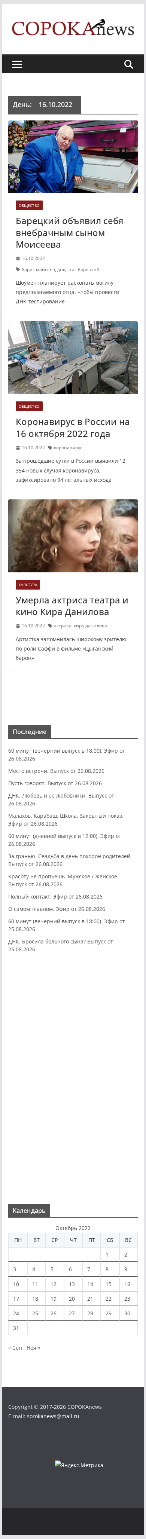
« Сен (15, 1347)
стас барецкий (83, 269)
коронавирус (68, 447)
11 (35, 1284)
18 (35, 1298)
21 (90, 1298)
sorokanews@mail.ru (53, 1416)
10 (16, 1284)
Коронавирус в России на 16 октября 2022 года (73, 427)
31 (16, 1327)
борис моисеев (38, 269)
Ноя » (33, 1347)
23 (127, 1298)
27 (72, 1313)
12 (54, 1284)
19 (54, 1298)
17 (16, 1298)
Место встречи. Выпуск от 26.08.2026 (56, 770)
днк (61, 269)
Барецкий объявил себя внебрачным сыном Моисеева (70, 232)
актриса (63, 625)
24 (16, 1313)
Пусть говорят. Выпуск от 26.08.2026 (55, 783)
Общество (29, 205)
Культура (28, 584)
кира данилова (90, 625)
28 (90, 1313)
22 (109, 1298)
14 (90, 1284)
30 (127, 1313)
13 (72, 1284)
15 (109, 1284)
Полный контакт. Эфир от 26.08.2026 (55, 896)
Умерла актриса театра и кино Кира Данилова (72, 606)
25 (35, 1313)
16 (127, 1284)
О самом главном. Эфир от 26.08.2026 (56, 908)
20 (72, 1298)
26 (54, 1313)
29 (109, 1313)
